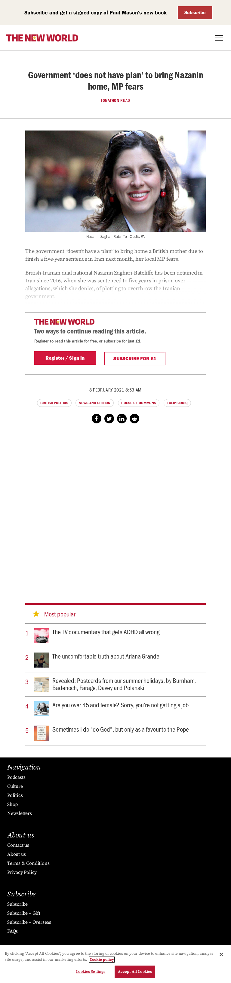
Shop (12, 804)
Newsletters (19, 813)
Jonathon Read (115, 100)
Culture (15, 786)
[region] (115, 964)
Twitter (109, 418)
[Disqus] (115, 507)
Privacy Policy (22, 872)
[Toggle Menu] (219, 38)
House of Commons (138, 403)
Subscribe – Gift (23, 913)
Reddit (134, 418)
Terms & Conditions (28, 863)
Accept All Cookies (135, 971)
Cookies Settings (90, 971)
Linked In (122, 418)
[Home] (42, 37)
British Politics (54, 403)
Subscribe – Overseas (29, 922)
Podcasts (16, 777)
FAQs (12, 931)
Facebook (96, 418)
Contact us (18, 845)
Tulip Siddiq (177, 403)
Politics (15, 795)
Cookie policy (102, 959)
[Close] (221, 954)
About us (16, 854)
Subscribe (195, 12)
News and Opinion (94, 403)
